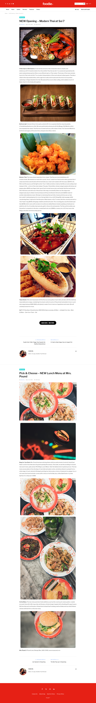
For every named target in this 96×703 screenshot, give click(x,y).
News (12, 9)
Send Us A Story (51, 694)
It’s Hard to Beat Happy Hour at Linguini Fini (61, 342)
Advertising (42, 694)
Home (7, 9)
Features (31, 9)
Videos (38, 9)
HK (75, 9)
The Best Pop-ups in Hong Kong (58, 662)
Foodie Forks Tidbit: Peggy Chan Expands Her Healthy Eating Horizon (34, 343)
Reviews (25, 9)
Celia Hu (23, 24)
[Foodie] (48, 3)
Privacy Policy (60, 694)
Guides (18, 9)
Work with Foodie (85, 9)
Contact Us (34, 694)
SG (78, 9)
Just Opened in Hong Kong (38, 662)
